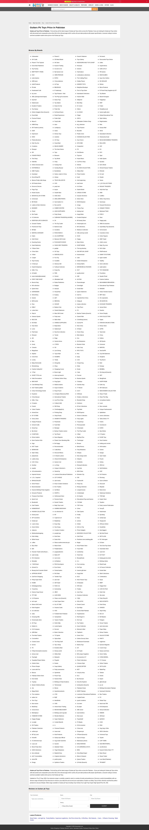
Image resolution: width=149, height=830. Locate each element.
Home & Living (99, 5)
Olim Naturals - (93, 818)
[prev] (29, 1)
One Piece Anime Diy (74, 818)
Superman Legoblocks (61, 818)
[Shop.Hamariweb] (38, 5)
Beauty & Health (74, 5)
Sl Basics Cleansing (108, 818)
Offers (107, 5)
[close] (146, 1)
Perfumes (84, 5)
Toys (43, 23)
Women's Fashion (53, 5)
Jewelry (91, 5)
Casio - (100, 818)
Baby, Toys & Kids (36, 23)
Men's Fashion (64, 5)
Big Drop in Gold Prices (75, 1)
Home (30, 23)
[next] (120, 1)
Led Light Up (41, 818)
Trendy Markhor (50, 818)
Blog (112, 5)
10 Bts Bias (84, 818)
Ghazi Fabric (33, 818)
